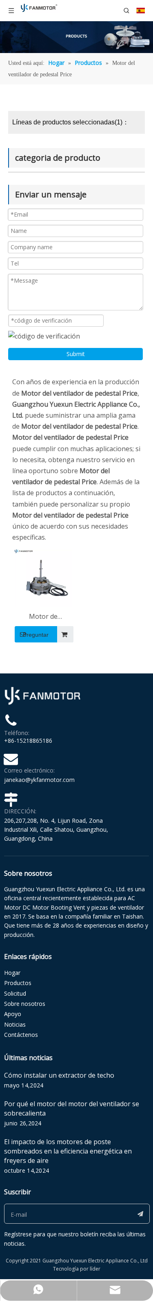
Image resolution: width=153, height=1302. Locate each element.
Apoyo (12, 1014)
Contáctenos (21, 1034)
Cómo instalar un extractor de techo (59, 1075)
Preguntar (36, 634)
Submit (76, 354)
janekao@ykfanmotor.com (39, 780)
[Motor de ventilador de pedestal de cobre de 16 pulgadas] (43, 577)
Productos (17, 983)
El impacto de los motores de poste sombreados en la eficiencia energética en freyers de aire (68, 1151)
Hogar (12, 972)
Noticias (15, 1024)
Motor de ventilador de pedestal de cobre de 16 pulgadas (43, 617)
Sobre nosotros (24, 1004)
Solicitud (15, 993)
